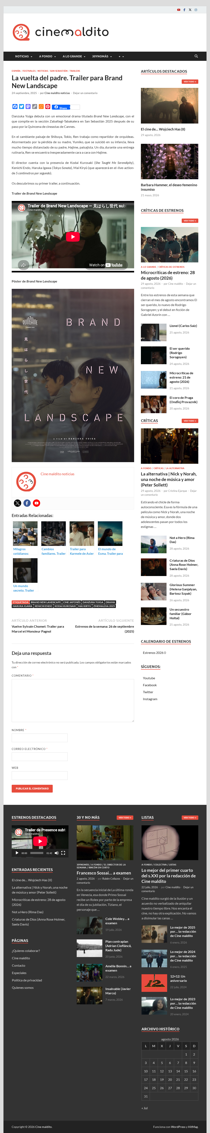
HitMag (193, 1126)
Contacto (18, 965)
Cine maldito (175, 283)
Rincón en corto (99, 867)
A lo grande (72, 56)
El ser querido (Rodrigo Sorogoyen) (180, 352)
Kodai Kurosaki (65, 606)
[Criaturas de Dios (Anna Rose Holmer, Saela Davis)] (154, 561)
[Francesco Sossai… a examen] (105, 828)
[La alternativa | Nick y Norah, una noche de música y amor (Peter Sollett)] (169, 447)
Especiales (19, 973)
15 (186, 1071)
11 (154, 1071)
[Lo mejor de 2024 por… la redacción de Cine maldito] (154, 952)
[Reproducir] (17, 853)
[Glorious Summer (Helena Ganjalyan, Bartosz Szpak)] (154, 585)
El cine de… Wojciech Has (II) (163, 129)
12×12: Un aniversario (178, 978)
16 (194, 1071)
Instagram (150, 699)
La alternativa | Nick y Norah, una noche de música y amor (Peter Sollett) (169, 479)
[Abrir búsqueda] (196, 56)
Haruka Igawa (22, 606)
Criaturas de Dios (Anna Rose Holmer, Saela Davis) (184, 564)
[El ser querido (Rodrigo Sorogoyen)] (154, 349)
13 (170, 1071)
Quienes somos (23, 987)
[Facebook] (184, 9)
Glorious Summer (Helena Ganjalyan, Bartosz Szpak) (183, 589)
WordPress (178, 1126)
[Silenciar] (57, 853)
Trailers (75, 70)
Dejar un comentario (85, 93)
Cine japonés (71, 602)
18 (154, 1079)
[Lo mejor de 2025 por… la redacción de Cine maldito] (154, 928)
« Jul (145, 1108)
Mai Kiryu (84, 606)
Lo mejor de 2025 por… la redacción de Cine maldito (183, 931)
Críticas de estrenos (171, 266)
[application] (40, 841)
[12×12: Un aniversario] (154, 977)
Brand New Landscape (46, 602)
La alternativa (175, 468)
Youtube (149, 678)
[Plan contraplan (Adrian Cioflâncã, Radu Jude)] (89, 942)
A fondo (45, 56)
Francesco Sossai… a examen (104, 872)
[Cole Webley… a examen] (89, 919)
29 (186, 1088)
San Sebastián (58, 70)
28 (178, 1088)
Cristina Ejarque (177, 490)
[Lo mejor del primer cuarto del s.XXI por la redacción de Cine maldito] (170, 828)
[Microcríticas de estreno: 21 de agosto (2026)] (154, 373)
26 (162, 1088)
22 (186, 1079)
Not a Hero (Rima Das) (27, 912)
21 (178, 1079)
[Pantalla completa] (63, 853)
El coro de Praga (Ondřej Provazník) (183, 400)
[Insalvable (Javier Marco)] (89, 989)
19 (162, 1079)
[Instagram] (195, 9)
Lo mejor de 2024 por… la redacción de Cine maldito (183, 956)
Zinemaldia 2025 (104, 606)
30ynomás (100, 56)
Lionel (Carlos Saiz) (183, 326)
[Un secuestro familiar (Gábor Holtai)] (154, 610)
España (16, 70)
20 (170, 1079)
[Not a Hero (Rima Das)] (154, 538)
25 (154, 1088)
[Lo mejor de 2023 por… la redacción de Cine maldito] (154, 999)
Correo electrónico (30, 749)
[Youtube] (178, 9)
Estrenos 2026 (153, 652)
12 (162, 1071)
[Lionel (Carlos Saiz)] (154, 326)
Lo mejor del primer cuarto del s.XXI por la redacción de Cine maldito (169, 876)
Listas (172, 864)
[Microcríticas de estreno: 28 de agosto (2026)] (169, 246)
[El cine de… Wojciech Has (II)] (169, 105)
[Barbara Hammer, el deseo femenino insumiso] (169, 161)
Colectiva (160, 864)
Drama (110, 602)
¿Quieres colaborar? (26, 951)
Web (15, 767)
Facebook (150, 685)
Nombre (19, 730)
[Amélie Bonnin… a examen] (89, 966)
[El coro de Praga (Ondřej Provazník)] (154, 398)
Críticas (158, 468)
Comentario (23, 675)
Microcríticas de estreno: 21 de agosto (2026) (181, 377)
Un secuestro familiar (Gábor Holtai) (181, 613)
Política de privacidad (27, 980)
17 (146, 1079)
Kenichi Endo (43, 606)
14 (178, 1071)
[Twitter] (190, 9)
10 (146, 1071)
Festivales (29, 70)
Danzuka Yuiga (93, 602)
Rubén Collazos (111, 878)
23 (194, 1079)
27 (170, 1088)
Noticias (22, 56)
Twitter (148, 692)
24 (146, 1088)
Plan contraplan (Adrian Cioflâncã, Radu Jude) (118, 945)
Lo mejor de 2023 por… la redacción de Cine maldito (183, 1003)
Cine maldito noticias (57, 93)
